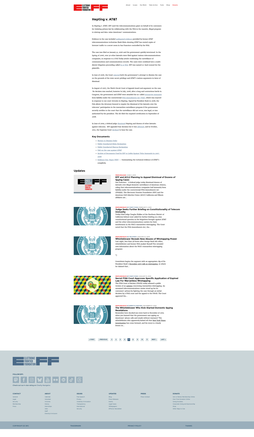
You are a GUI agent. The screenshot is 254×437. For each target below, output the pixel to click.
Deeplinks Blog (121, 207)
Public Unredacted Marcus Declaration (113, 147)
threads (79, 380)
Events (111, 401)
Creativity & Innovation (84, 401)
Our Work (143, 5)
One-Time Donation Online (181, 399)
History (47, 404)
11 (147, 339)
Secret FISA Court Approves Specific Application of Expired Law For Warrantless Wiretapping (146, 279)
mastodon (16, 380)
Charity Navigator (43, 385)
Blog (110, 396)
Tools (162, 5)
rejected (116, 75)
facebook (24, 380)
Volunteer (48, 399)
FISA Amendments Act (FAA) (133, 98)
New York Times (159, 320)
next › (154, 339)
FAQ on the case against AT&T (110, 150)
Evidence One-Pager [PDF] (108, 160)
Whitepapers (113, 406)
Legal (14, 399)
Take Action (153, 5)
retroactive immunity (153, 95)
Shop (168, 5)
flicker (55, 380)
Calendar (48, 396)
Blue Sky (40, 380)
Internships (48, 406)
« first (91, 339)
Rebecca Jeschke (135, 305)
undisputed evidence (124, 39)
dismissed (121, 124)
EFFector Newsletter (115, 408)
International (81, 406)
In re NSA (124, 65)
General (15, 396)
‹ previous (103, 339)
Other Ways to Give (179, 408)
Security (15, 401)
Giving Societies (178, 401)
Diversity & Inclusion (51, 413)
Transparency (81, 404)
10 (142, 339)
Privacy (79, 399)
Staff (46, 411)
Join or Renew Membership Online (184, 396)
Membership (17, 404)
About (128, 5)
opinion (129, 286)
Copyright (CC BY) (21, 426)
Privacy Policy (134, 426)
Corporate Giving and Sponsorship (184, 404)
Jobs (46, 408)
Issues (135, 5)
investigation (120, 323)
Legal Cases (112, 404)
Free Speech (81, 396)
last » (163, 339)
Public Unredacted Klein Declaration (112, 144)
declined (115, 130)
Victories (47, 401)
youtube (47, 380)
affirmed (140, 127)
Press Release (120, 175)
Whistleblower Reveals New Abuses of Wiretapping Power (146, 239)
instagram (32, 380)
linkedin (63, 380)
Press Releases (113, 399)
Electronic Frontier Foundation (91, 8)
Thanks (188, 426)
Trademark (75, 426)
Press (14, 406)
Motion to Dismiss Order (107, 141)
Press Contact (145, 396)
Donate (175, 5)
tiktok (71, 380)
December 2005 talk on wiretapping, (143, 264)
